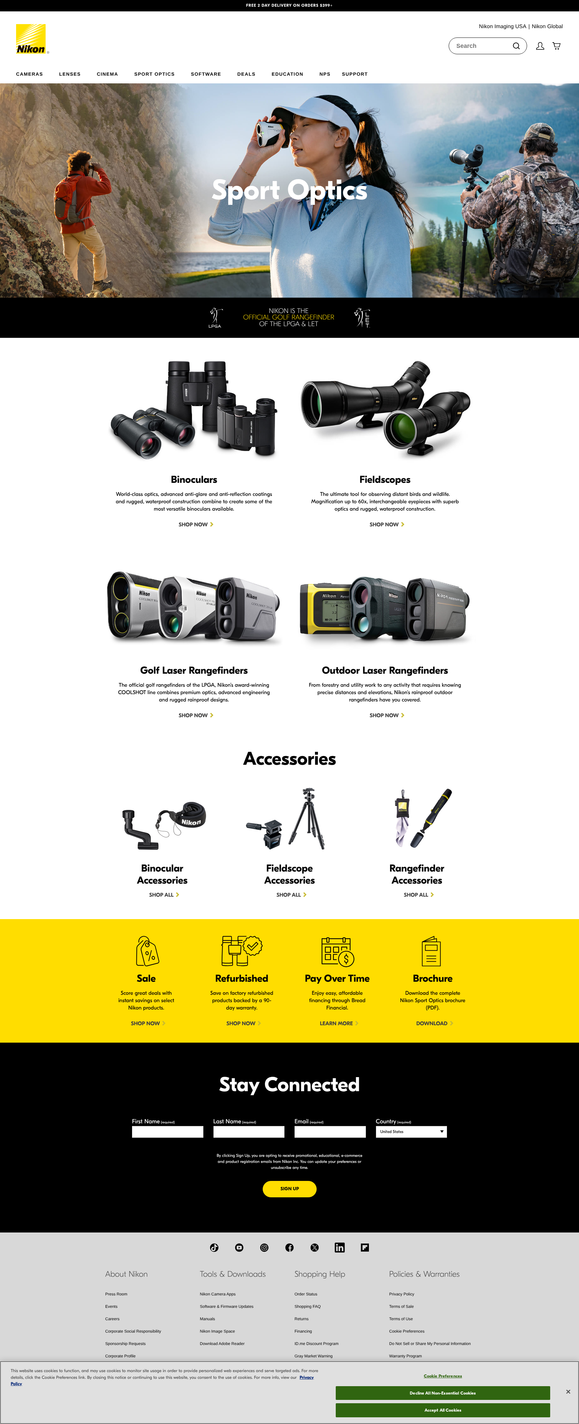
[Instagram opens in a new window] (264, 1248)
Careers (112, 1319)
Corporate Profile (120, 1356)
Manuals (207, 1319)
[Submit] (516, 46)
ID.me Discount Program (316, 1343)
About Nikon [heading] (126, 1274)
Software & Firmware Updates (227, 1306)
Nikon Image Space (217, 1331)
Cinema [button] (107, 73)
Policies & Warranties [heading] (424, 1274)
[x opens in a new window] (315, 1248)
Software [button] (206, 73)
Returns (302, 1319)
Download (431, 1024)
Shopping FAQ (308, 1306)
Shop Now (193, 525)
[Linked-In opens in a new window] (340, 1247)
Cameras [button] (29, 73)
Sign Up (298, 1189)
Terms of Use (401, 1319)
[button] (43, 5)
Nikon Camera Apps (218, 1294)
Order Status (306, 1294)
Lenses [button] (70, 73)
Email (309, 1121)
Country (393, 1121)
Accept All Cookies (443, 1410)
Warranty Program (405, 1356)
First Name (153, 1121)
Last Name (234, 1121)
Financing (303, 1331)
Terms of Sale (401, 1306)
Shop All (161, 895)
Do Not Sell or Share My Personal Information (430, 1343)
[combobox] (488, 46)
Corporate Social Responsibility (133, 1331)
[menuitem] (37, 72)
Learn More (336, 1024)
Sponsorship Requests (125, 1343)
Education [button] (288, 73)
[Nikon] (33, 32)
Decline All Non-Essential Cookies (443, 1393)
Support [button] (355, 73)
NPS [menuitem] (324, 73)
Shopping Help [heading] (320, 1274)
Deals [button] (246, 73)
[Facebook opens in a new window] (289, 1248)
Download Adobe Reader (222, 1343)
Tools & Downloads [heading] (233, 1274)
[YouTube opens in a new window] (239, 1248)
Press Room (116, 1294)
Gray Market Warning (314, 1356)
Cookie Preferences (407, 1331)
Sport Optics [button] (154, 73)
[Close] (568, 1391)
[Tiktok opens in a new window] (214, 1248)
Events (111, 1306)
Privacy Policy (401, 1294)
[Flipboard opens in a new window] (365, 1248)
